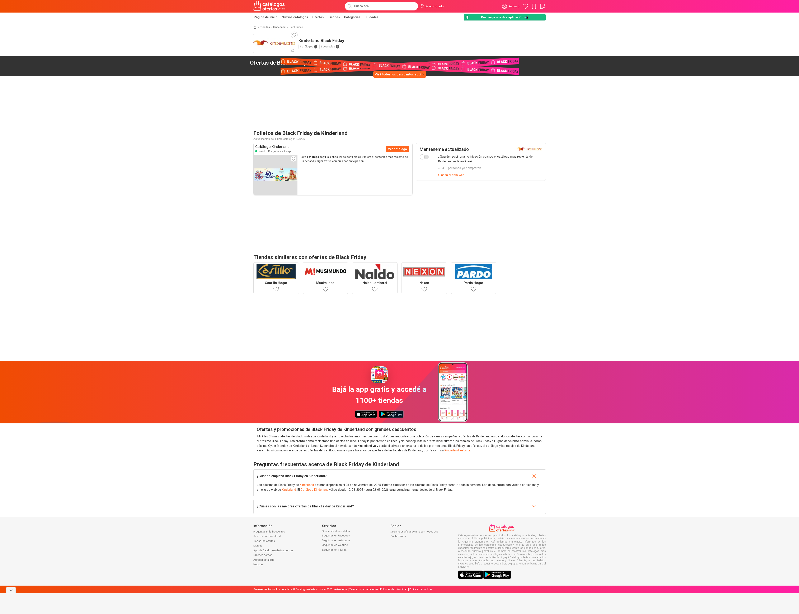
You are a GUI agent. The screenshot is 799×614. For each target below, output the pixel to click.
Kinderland (279, 27)
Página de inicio (265, 17)
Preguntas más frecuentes (269, 531)
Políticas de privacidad (394, 589)
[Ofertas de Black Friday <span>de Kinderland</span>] (330, 62)
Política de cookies (420, 589)
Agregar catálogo (263, 559)
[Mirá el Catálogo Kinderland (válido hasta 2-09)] (275, 175)
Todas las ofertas (264, 541)
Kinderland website (457, 450)
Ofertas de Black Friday (288, 63)
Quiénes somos (262, 555)
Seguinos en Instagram (336, 540)
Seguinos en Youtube (335, 544)
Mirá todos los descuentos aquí (398, 74)
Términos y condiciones (363, 589)
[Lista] (542, 6)
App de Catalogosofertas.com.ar (273, 550)
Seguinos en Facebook (336, 535)
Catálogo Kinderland (314, 490)
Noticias (258, 564)
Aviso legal (340, 589)
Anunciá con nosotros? (267, 536)
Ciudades (371, 17)
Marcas (257, 545)
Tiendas (334, 17)
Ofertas (318, 17)
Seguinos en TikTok (334, 549)
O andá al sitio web (451, 175)
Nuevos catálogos (295, 17)
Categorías (352, 17)
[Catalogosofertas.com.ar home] (269, 6)
